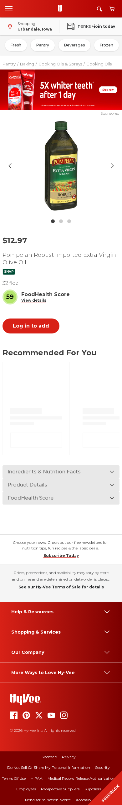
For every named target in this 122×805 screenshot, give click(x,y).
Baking (27, 63)
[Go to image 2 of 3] (61, 221)
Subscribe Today (61, 555)
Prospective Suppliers (60, 789)
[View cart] (112, 9)
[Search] (99, 8)
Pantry (42, 45)
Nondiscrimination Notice (48, 800)
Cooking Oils (99, 63)
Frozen (106, 45)
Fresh (16, 45)
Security (102, 767)
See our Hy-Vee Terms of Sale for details (61, 587)
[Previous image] (10, 166)
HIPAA (37, 778)
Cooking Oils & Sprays (60, 63)
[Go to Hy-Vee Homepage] (61, 8)
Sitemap (49, 757)
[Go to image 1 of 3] (53, 221)
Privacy (69, 757)
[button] (33, 300)
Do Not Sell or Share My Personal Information (48, 767)
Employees (26, 789)
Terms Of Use (14, 778)
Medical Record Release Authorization (81, 778)
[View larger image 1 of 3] (61, 166)
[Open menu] (9, 8)
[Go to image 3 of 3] (69, 221)
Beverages (74, 45)
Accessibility (86, 800)
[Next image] (112, 166)
